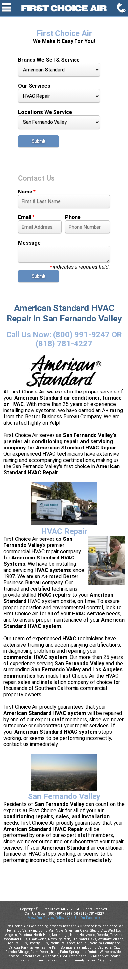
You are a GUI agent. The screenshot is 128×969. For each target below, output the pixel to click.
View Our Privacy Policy (46, 918)
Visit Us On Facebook (83, 918)
